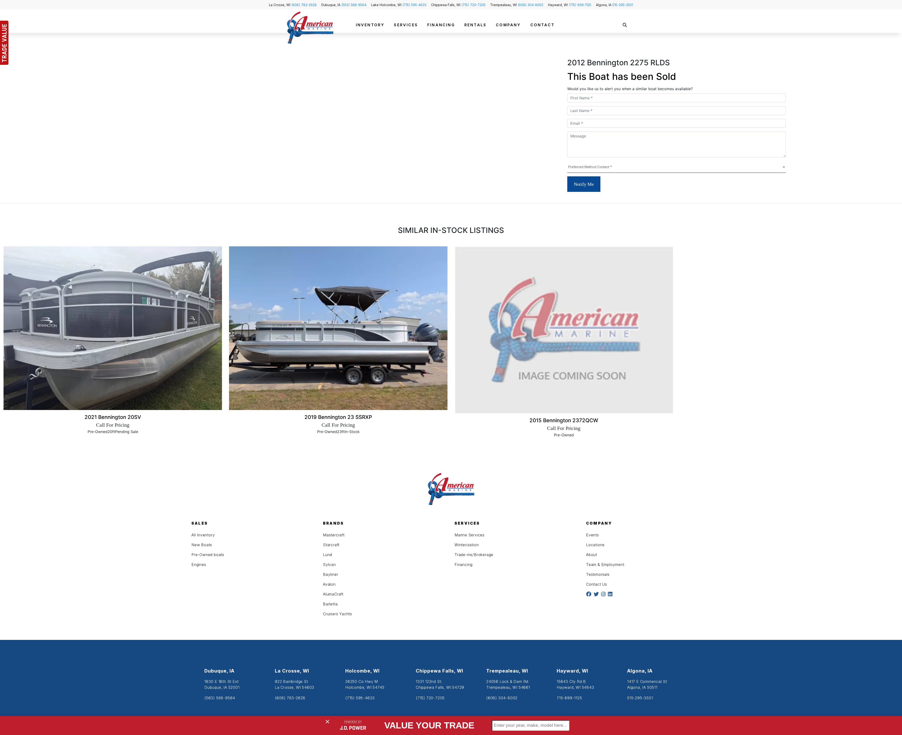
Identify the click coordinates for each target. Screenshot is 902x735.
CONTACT (542, 25)
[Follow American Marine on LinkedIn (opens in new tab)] (610, 594)
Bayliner (330, 574)
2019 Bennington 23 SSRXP (338, 417)
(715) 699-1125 (580, 5)
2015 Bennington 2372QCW (563, 420)
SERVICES (406, 25)
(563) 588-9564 (353, 5)
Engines (198, 564)
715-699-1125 (569, 698)
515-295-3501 (622, 5)
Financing (464, 564)
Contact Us (596, 584)
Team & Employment (605, 564)
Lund (327, 554)
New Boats (201, 544)
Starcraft (331, 544)
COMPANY (508, 25)
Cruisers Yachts (337, 613)
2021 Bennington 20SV (113, 417)
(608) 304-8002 (530, 5)
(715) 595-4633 (414, 5)
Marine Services (470, 535)
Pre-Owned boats (207, 554)
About (591, 554)
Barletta (330, 604)
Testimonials (598, 574)
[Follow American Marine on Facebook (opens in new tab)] (588, 594)
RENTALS (475, 25)
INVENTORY (370, 25)
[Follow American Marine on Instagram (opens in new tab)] (603, 594)
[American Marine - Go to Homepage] (310, 27)
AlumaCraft (333, 594)
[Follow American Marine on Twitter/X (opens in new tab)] (596, 594)
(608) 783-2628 (304, 5)
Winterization (467, 544)
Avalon (329, 584)
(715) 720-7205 (473, 5)
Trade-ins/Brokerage (474, 554)
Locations (595, 544)
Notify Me (584, 184)
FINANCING (441, 25)
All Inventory (203, 535)
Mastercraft (334, 535)
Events (592, 535)
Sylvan (329, 564)
